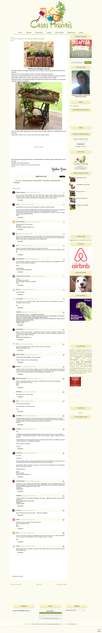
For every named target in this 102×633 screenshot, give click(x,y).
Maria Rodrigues (20, 221)
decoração (73, 360)
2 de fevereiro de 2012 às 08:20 (26, 344)
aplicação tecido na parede (78, 352)
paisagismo (83, 368)
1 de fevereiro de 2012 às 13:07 (33, 192)
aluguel (90, 349)
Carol (17, 204)
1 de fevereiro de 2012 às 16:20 (28, 289)
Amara (18, 519)
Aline (17, 532)
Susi (17, 245)
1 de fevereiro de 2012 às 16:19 (38, 276)
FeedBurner (83, 146)
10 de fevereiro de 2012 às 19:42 (28, 510)
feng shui (76, 365)
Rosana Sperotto (20, 192)
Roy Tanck (79, 240)
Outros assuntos (59, 32)
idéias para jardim (55, 180)
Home (20, 32)
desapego (72, 362)
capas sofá (77, 355)
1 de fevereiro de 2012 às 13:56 (26, 204)
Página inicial (39, 584)
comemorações (78, 356)
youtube (83, 373)
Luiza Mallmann (20, 258)
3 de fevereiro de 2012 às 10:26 (28, 366)
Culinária (49, 32)
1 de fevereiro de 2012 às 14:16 (32, 221)
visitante (81, 412)
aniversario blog (85, 351)
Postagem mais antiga (61, 584)
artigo (87, 353)
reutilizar (76, 372)
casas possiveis (88, 355)
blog (91, 353)
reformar (89, 370)
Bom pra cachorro (80, 191)
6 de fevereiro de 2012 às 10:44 (26, 401)
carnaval (82, 355)
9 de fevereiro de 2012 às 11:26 (29, 495)
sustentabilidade (83, 371)
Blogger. (77, 624)
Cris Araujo (19, 453)
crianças (84, 358)
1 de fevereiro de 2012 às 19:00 (29, 312)
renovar (71, 371)
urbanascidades (20, 481)
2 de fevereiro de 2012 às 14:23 (32, 354)
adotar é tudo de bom (83, 349)
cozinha (77, 358)
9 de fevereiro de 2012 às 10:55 (32, 481)
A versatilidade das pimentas (83, 184)
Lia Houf (18, 510)
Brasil (76, 349)
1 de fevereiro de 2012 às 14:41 (26, 245)
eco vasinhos (46, 180)
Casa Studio (19, 298)
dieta (85, 363)
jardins (77, 366)
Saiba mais (29, 32)
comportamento (87, 356)
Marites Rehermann (21, 378)
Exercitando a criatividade (82, 205)
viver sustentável (78, 373)
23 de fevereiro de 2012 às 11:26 (27, 546)
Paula (17, 546)
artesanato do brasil (81, 353)
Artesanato (72, 349)
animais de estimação (75, 351)
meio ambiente (84, 366)
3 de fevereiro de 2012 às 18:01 (29, 391)
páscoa (90, 368)
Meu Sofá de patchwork (81, 198)
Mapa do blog (71, 32)
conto (71, 358)
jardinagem (17, 182)
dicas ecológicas (37, 180)
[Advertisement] (81, 223)
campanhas (72, 355)
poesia (87, 368)
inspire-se (89, 365)
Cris (17, 344)
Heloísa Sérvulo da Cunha (23, 276)
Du (17, 233)
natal (90, 366)
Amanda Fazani (88, 240)
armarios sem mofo (88, 352)
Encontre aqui (39, 32)
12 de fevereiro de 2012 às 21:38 (27, 519)
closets (71, 356)
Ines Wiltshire (19, 329)
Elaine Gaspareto (64, 624)
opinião (71, 368)
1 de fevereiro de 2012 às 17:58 (30, 298)
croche (90, 358)
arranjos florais (27, 180)
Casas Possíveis (27, 624)
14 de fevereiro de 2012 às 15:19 (26, 532)
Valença (18, 366)
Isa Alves (18, 429)
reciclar (84, 370)
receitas (72, 370)
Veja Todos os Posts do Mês (50, 618)
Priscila (18, 289)
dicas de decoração (84, 362)
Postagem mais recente (15, 584)
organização (76, 368)
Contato (81, 32)
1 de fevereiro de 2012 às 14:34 (25, 233)
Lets (17, 401)
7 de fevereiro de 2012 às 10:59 (29, 415)
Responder (20, 200)
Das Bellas (19, 415)
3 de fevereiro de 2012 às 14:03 (34, 378)
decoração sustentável (86, 360)
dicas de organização (76, 363)
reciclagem (79, 370)
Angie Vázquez (20, 354)
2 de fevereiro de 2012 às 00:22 (31, 329)
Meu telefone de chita (81, 177)
